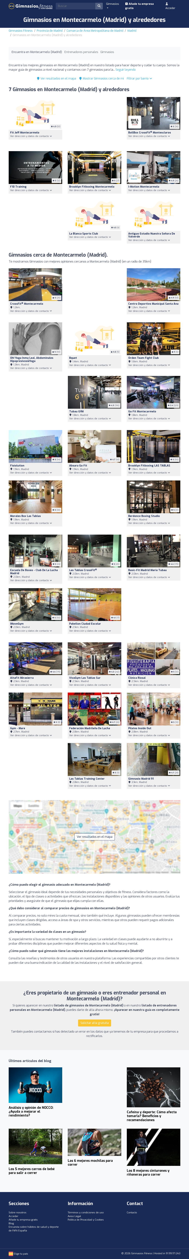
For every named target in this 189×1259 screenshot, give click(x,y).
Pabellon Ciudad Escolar (85, 624)
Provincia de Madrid (50, 31)
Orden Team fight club (143, 358)
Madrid (131, 31)
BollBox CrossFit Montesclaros (149, 132)
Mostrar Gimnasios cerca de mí (103, 78)
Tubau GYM (76, 411)
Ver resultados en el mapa (58, 78)
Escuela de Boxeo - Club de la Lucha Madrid (34, 571)
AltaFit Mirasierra (22, 678)
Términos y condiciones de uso (86, 1212)
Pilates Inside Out (139, 728)
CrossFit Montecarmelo (26, 304)
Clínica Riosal (137, 678)
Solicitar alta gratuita (94, 1023)
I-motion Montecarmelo (143, 187)
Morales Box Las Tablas (25, 516)
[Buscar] (99, 6)
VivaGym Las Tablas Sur (85, 678)
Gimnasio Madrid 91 (141, 779)
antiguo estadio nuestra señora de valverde (151, 235)
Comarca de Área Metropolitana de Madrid (95, 31)
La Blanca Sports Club (83, 233)
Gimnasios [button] (112, 4)
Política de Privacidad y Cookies (86, 1219)
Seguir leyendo (126, 70)
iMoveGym (17, 624)
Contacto (132, 1212)
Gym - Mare (17, 728)
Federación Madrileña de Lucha (89, 728)
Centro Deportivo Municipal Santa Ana (153, 304)
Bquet (73, 358)
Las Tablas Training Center (87, 779)
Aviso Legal (74, 1216)
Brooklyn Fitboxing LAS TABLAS (149, 465)
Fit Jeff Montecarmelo (24, 132)
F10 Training (18, 187)
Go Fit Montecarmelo (142, 411)
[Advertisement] (94, 122)
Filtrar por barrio (138, 78)
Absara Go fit (78, 465)
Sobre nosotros (17, 1212)
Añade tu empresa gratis (139, 6)
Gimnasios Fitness (21, 31)
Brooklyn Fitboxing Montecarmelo (91, 187)
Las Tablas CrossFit (83, 570)
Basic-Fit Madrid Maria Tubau (147, 570)
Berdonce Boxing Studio (144, 516)
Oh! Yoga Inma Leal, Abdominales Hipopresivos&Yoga (31, 359)
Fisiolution (17, 465)
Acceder (170, 8)
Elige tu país (20, 1253)
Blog (11, 1223)
